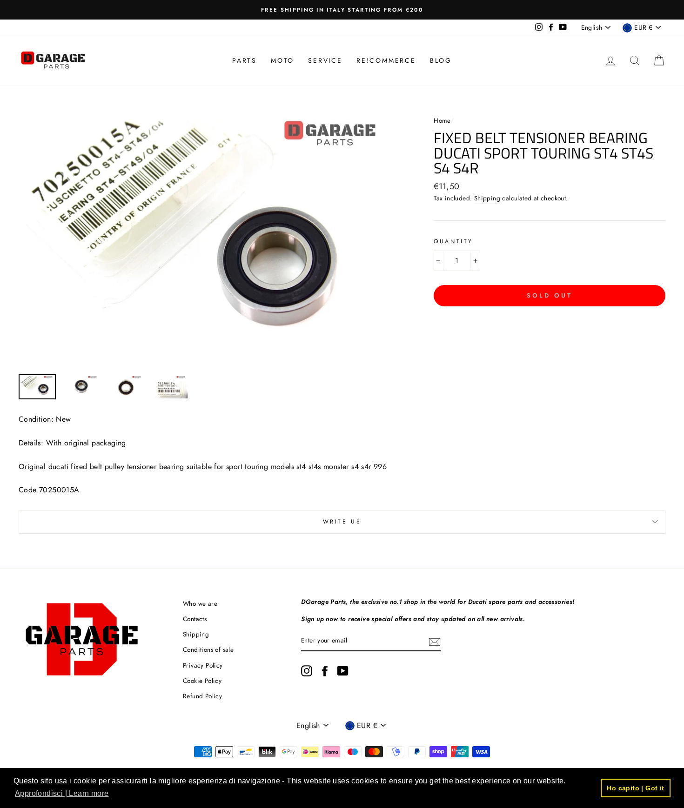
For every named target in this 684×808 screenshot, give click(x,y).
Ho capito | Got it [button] (635, 788)
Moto (282, 60)
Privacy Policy (203, 665)
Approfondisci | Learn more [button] (61, 793)
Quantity (453, 241)
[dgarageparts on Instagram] (306, 670)
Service (325, 60)
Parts (244, 60)
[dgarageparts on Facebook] (324, 670)
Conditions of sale (208, 649)
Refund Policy (202, 696)
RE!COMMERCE (386, 60)
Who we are (200, 603)
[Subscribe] (435, 641)
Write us (342, 521)
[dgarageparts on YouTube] (343, 670)
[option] (342, 10)
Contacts (195, 618)
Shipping (487, 198)
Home (442, 120)
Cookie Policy (202, 680)
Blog (441, 60)
